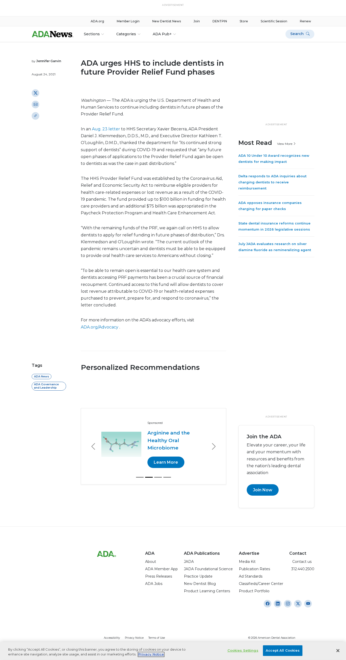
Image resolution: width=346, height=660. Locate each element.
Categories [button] (126, 34)
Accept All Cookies (283, 650)
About (150, 561)
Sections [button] (92, 34)
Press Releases (158, 576)
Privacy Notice (134, 637)
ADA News (41, 376)
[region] (173, 651)
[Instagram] (267, 603)
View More (285, 143)
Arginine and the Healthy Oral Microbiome (168, 440)
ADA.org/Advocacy (100, 327)
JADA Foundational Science (208, 569)
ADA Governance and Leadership (46, 386)
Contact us (300, 561)
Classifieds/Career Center (261, 583)
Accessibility (112, 637)
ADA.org (97, 21)
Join (197, 21)
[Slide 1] (140, 477)
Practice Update (198, 576)
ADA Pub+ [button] (162, 34)
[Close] (337, 650)
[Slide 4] (167, 477)
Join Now (262, 490)
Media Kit (247, 561)
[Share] (35, 115)
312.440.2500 (301, 569)
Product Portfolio (254, 591)
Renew (305, 21)
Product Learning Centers (207, 591)
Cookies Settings (242, 650)
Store (244, 21)
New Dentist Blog (200, 583)
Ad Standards (250, 576)
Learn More (166, 462)
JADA (189, 561)
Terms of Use (156, 637)
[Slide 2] (149, 477)
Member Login (128, 21)
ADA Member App (161, 569)
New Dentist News (166, 21)
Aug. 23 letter (106, 129)
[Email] (35, 104)
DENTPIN (220, 21)
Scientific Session (274, 21)
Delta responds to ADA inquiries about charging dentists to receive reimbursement (272, 182)
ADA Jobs (153, 583)
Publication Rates (254, 569)
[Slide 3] (158, 477)
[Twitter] (35, 93)
